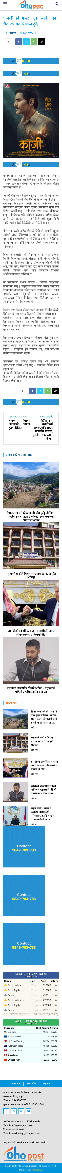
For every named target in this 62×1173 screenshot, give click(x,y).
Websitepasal (37, 1170)
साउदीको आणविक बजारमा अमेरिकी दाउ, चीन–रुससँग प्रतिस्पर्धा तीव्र (31, 633)
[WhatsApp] (34, 41)
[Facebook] (18, 41)
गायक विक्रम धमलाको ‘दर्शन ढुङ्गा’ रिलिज (19, 424)
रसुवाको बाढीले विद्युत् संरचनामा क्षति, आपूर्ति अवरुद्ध (31, 576)
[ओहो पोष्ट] (7, 33)
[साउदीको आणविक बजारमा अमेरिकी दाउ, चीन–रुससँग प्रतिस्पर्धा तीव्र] (31, 603)
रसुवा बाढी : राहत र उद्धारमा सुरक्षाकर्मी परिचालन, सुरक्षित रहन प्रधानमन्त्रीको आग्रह (42, 814)
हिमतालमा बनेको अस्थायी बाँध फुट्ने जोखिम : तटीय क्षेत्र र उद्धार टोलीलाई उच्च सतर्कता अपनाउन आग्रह (31, 517)
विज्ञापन (46, 1083)
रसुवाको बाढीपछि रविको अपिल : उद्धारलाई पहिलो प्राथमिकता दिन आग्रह (31, 690)
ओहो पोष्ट (12, 33)
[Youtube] (28, 1111)
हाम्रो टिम (31, 1083)
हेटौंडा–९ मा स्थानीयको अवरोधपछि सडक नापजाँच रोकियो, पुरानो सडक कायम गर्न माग (43, 430)
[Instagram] (14, 1111)
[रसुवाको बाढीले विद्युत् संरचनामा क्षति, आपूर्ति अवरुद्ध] (31, 545)
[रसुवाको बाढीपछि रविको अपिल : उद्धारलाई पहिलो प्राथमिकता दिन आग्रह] (31, 660)
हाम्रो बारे (16, 1083)
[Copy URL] (41, 41)
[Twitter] (26, 41)
